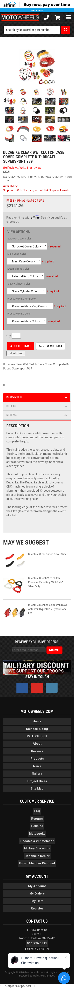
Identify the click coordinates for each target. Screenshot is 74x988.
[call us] (46, 17)
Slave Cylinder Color (18, 283)
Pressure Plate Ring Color (21, 298)
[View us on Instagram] (52, 688)
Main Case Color (16, 253)
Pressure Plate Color (19, 313)
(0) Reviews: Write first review (22, 167)
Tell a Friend (15, 353)
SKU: (6, 171)
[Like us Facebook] (22, 688)
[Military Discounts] (37, 667)
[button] (37, 30)
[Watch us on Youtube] (37, 688)
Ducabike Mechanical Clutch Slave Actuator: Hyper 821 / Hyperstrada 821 (47, 609)
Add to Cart (20, 346)
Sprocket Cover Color (19, 238)
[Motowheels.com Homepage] (20, 17)
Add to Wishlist (50, 346)
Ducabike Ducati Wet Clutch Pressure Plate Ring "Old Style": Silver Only (46, 582)
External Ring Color (18, 268)
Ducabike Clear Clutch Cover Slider (47, 554)
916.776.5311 (37, 943)
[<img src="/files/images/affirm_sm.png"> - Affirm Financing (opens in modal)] (37, 6)
